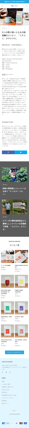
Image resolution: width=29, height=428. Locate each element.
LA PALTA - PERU (19, 316)
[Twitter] (6, 372)
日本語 (13, 410)
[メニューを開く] (2, 5)
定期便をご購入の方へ (8, 387)
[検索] (24, 5)
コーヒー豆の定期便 (5, 265)
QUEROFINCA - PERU (6, 316)
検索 (3, 381)
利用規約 (4, 400)
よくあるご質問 (6, 384)
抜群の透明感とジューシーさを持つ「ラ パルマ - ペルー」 (14, 191)
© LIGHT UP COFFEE (14, 414)
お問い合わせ (5, 389)
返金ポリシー (5, 403)
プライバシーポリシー (8, 398)
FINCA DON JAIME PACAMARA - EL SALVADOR (5, 292)
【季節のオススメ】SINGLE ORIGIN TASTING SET (14, 1)
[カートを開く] (27, 6)
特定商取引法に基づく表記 (9, 395)
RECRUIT (4, 392)
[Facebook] (2, 372)
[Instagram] (10, 372)
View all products (14, 352)
